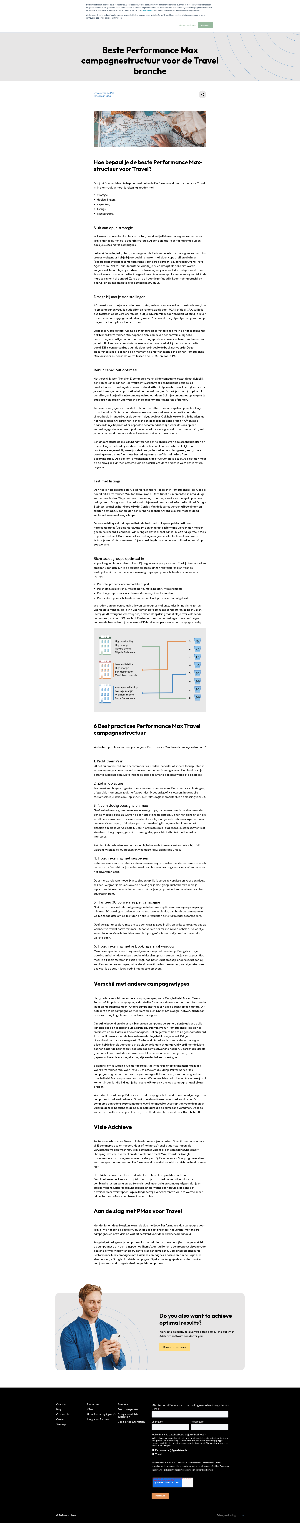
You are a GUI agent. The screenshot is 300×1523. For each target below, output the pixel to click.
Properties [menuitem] (93, 1404)
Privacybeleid (147, 10)
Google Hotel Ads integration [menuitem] (128, 1415)
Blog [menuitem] (58, 1409)
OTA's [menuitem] (90, 1409)
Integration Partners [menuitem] (98, 1419)
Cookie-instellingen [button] (187, 25)
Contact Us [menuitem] (62, 1414)
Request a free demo (174, 1347)
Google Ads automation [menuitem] (131, 1421)
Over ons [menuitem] (61, 1404)
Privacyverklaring (226, 1515)
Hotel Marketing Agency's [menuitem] (101, 1414)
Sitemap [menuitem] (61, 1424)
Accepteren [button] (205, 25)
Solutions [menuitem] (123, 1404)
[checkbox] (190, 1452)
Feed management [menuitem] (128, 1409)
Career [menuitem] (60, 1419)
